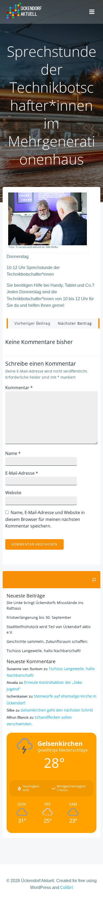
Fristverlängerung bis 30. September (39, 617)
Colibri (66, 887)
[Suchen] (94, 579)
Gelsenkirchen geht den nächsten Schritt (57, 710)
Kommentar (19, 387)
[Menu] (91, 11)
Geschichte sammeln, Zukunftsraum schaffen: (47, 641)
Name (13, 453)
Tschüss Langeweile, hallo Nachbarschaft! (44, 650)
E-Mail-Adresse (21, 473)
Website (13, 493)
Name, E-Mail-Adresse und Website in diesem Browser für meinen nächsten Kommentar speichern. (45, 519)
